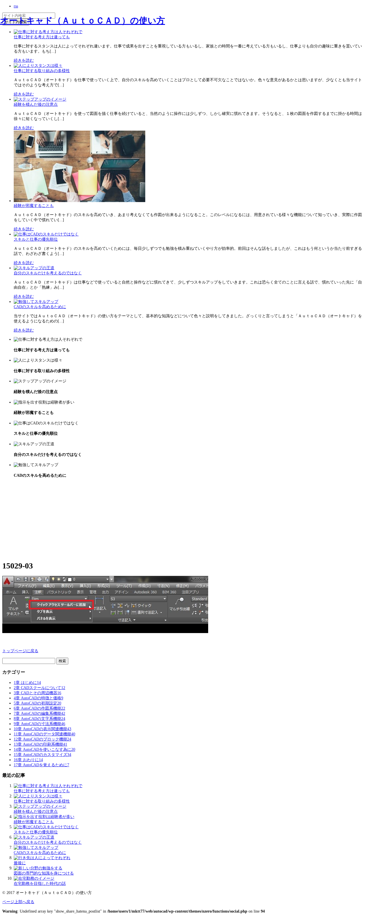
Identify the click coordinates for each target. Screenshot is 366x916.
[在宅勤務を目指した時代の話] (34, 878)
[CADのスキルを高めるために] (36, 302)
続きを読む (24, 60)
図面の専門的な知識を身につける (44, 873)
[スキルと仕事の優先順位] (46, 234)
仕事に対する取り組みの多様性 (42, 71)
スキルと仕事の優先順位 (36, 239)
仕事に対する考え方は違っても (42, 37)
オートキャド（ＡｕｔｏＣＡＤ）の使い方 (82, 20)
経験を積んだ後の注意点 (36, 104)
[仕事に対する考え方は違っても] (48, 786)
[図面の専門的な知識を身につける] (38, 868)
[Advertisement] (45, 519)
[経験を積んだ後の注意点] (40, 99)
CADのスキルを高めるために (40, 307)
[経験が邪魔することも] (79, 201)
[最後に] (42, 858)
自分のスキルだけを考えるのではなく (48, 273)
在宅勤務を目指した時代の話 (40, 883)
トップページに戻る (20, 651)
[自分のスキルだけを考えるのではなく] (34, 268)
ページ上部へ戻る (18, 902)
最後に (20, 863)
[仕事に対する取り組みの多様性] (38, 65)
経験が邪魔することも (34, 205)
